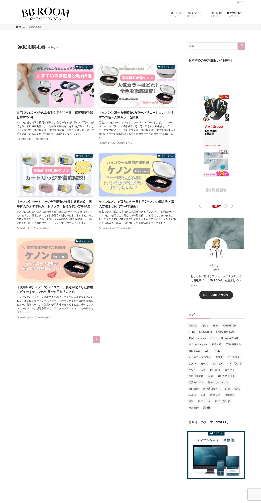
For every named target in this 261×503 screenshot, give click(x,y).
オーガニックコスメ (200, 357)
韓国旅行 (194, 407)
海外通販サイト (211, 388)
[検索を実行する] (241, 46)
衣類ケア (215, 395)
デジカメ (218, 363)
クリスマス (234, 357)
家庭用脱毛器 (196, 376)
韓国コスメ (204, 401)
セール (204, 363)
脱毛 (237, 388)
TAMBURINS (233, 344)
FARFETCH (229, 325)
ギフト (219, 357)
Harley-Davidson (225, 331)
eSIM (215, 325)
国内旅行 (215, 369)
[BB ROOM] (45, 14)
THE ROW (194, 350)
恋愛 (210, 376)
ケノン (192, 363)
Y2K (217, 350)
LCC (212, 338)
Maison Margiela (198, 344)
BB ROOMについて (216, 294)
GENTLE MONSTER (200, 331)
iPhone (202, 338)
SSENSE (216, 344)
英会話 (192, 395)
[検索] (242, 2)
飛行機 (207, 407)
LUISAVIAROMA (229, 338)
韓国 (191, 401)
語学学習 (230, 395)
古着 (203, 369)
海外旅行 (194, 388)
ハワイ (192, 369)
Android (193, 325)
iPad (191, 338)
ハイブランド (234, 363)
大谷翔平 (230, 369)
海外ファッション (218, 382)
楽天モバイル (196, 382)
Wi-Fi (208, 350)
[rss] (237, 2)
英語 (203, 395)
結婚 (227, 388)
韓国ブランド (222, 401)
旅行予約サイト (226, 376)
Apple (205, 325)
